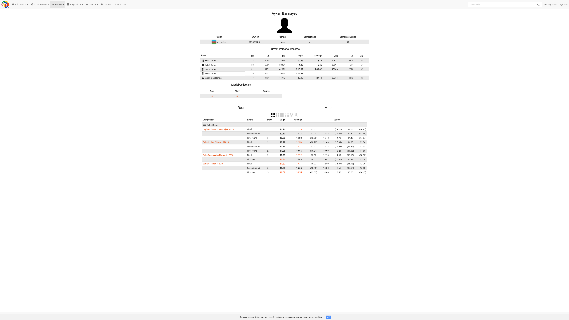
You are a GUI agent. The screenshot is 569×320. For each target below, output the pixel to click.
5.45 (320, 65)
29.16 (319, 78)
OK (328, 317)
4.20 (301, 65)
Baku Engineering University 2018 (218, 155)
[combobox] (505, 4)
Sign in (563, 4)
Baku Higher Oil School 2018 (216, 142)
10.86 (300, 60)
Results (243, 108)
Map (328, 108)
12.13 (319, 60)
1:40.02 (318, 69)
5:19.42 (299, 73)
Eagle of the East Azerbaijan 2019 (218, 129)
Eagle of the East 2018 (213, 164)
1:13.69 (299, 69)
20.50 (300, 78)
